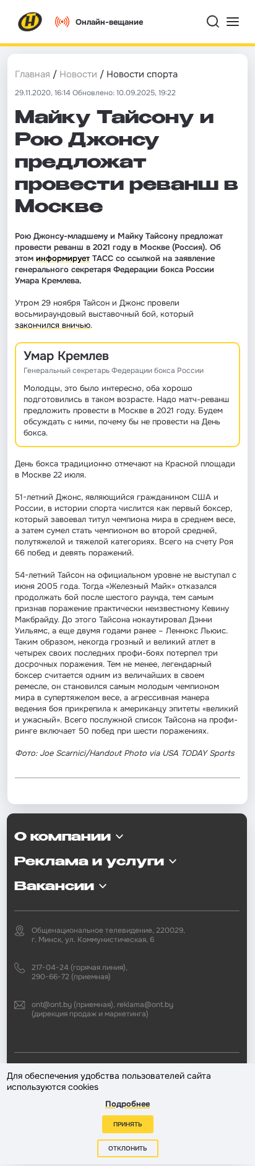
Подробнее (127, 1104)
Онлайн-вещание (109, 22)
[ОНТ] (30, 21)
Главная (32, 74)
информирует (63, 258)
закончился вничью (52, 325)
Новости (78, 74)
